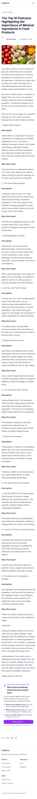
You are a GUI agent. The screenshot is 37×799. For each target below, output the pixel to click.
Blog (21, 763)
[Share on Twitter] (8, 737)
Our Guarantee (6, 767)
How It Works (6, 763)
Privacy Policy (6, 779)
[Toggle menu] (33, 3)
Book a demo (17, 722)
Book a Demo (6, 770)
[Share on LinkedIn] (12, 737)
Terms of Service (7, 783)
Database (23, 767)
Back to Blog (8, 12)
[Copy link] (16, 737)
